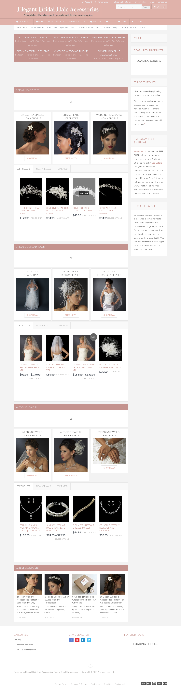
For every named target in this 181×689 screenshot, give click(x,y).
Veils (41, 21)
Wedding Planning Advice (26, 649)
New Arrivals (43, 169)
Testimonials (120, 684)
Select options (88, 215)
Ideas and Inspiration (25, 644)
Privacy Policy (140, 2)
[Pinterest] (77, 640)
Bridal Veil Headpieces (41, 27)
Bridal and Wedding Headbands (85, 27)
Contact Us (162, 2)
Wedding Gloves (61, 27)
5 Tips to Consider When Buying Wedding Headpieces (57, 599)
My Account (87, 2)
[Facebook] (71, 640)
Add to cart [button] (36, 218)
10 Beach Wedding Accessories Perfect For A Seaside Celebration (112, 599)
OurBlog (138, 21)
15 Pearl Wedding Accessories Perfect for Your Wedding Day (28, 599)
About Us (107, 684)
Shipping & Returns (122, 2)
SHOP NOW (32, 158)
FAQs (152, 2)
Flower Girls (78, 21)
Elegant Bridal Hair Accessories (39, 672)
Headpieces (24, 21)
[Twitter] (89, 640)
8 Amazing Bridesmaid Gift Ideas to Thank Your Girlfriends (84, 599)
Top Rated (62, 169)
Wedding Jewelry (110, 27)
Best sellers (23, 169)
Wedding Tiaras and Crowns (132, 27)
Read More (22, 617)
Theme (123, 21)
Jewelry (96, 21)
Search (146, 7)
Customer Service (103, 2)
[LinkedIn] (83, 640)
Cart (160, 7)
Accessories (57, 21)
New (110, 21)
